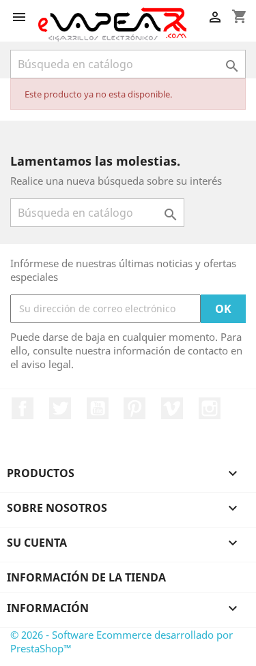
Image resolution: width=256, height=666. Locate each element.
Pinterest (134, 408)
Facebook (22, 408)
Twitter (60, 408)
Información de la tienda (86, 577)
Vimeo (172, 408)
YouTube (98, 408)
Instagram (210, 408)
